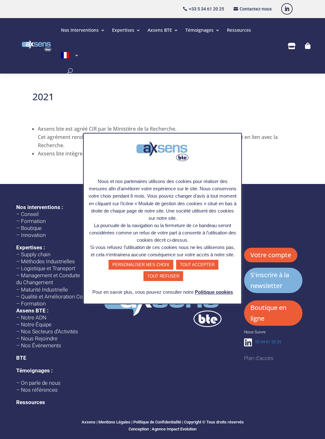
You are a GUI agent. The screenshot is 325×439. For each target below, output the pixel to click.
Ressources (239, 30)
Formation (33, 221)
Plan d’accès (258, 358)
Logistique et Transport (48, 268)
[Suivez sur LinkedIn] (287, 9)
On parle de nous (41, 383)
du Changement (34, 282)
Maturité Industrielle (44, 289)
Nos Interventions (80, 30)
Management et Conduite (50, 275)
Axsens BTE (160, 30)
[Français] (70, 55)
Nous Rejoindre (39, 338)
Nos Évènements (41, 345)
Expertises (123, 30)
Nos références (39, 390)
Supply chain (35, 254)
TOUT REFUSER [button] (163, 276)
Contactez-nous (256, 8)
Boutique (31, 228)
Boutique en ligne (268, 313)
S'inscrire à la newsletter (269, 280)
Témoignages (199, 30)
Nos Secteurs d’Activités (49, 331)
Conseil (30, 214)
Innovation (33, 235)
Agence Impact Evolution (174, 429)
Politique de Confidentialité (157, 422)
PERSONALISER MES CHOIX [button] (140, 264)
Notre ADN (33, 317)
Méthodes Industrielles (48, 261)
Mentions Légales (114, 422)
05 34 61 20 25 (268, 341)
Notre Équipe (36, 324)
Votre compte (270, 255)
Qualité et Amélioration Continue (59, 296)
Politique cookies (214, 292)
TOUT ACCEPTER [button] (197, 264)
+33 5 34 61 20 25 (206, 8)
